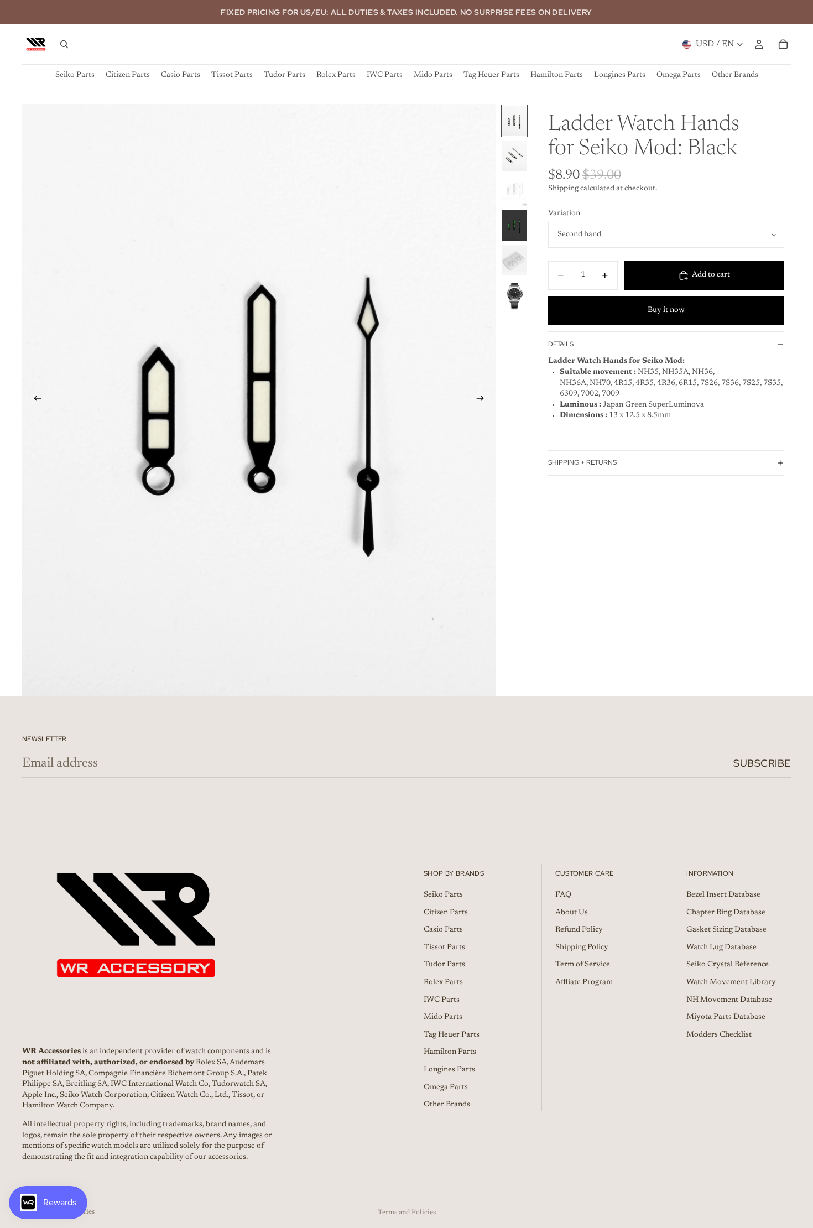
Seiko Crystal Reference (727, 965)
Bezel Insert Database (723, 895)
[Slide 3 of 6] (514, 190)
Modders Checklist (719, 1035)
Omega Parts (446, 1087)
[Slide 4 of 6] (514, 225)
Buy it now (666, 310)
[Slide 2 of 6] (514, 156)
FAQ (563, 895)
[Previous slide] (34, 400)
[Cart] (783, 44)
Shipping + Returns (582, 462)
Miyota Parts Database (725, 1017)
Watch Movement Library (731, 982)
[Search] (64, 44)
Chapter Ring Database (725, 913)
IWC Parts (442, 1000)
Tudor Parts (444, 965)
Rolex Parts (443, 982)
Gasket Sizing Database (726, 930)
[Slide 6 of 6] (514, 295)
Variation (564, 213)
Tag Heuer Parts (452, 1035)
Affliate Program (584, 982)
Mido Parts (443, 1017)
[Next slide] (484, 400)
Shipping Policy (581, 947)
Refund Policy (579, 930)
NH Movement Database (729, 1000)
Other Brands (447, 1105)
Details (561, 344)
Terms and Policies (407, 1212)
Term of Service (582, 965)
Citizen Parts (446, 913)
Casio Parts (443, 930)
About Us (571, 913)
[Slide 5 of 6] (514, 260)
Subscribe (762, 763)
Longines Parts (449, 1070)
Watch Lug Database (721, 947)
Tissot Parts (444, 947)
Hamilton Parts (450, 1052)
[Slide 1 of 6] (514, 121)
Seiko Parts (443, 895)
